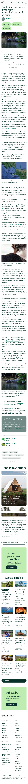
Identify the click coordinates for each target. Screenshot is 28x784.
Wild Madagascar (6, 744)
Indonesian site (8, 404)
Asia (14, 20)
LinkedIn (17, 744)
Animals (5, 452)
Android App (18, 766)
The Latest (4, 737)
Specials (3, 730)
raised (3, 208)
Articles (3, 728)
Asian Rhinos (18, 20)
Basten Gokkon (10, 438)
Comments (6, 24)
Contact (17, 725)
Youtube (17, 749)
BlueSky (17, 761)
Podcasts (4, 725)
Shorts (3, 733)
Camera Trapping (7, 455)
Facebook (17, 754)
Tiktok (16, 756)
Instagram (18, 747)
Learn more (10, 567)
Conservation (19, 455)
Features (4, 735)
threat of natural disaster (17, 224)
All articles (6, 680)
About (16, 723)
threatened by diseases (12, 341)
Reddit (16, 759)
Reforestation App (6, 752)
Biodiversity (13, 452)
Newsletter (10, 704)
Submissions (18, 735)
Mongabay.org (5, 749)
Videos (3, 723)
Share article (17, 24)
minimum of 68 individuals (8, 128)
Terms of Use (18, 737)
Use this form (12, 408)
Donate (17, 728)
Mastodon (17, 763)
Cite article (6, 28)
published (20, 403)
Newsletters (18, 733)
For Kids (3, 747)
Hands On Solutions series (10, 542)
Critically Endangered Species (11, 458)
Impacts (17, 730)
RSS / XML (18, 771)
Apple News (18, 768)
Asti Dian (8, 18)
